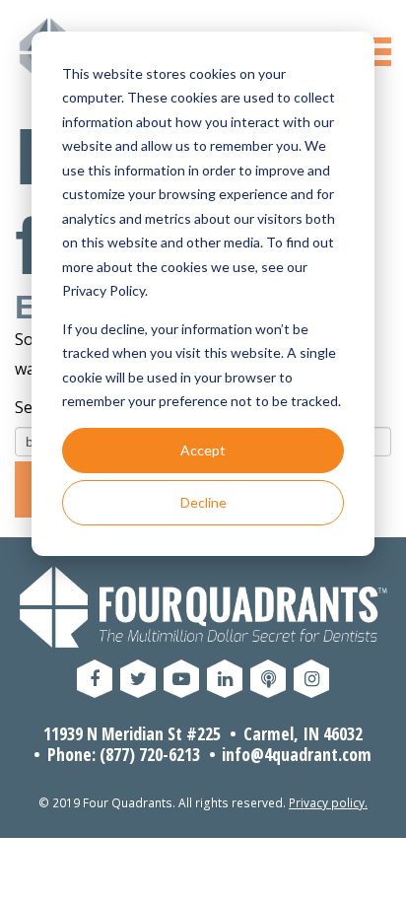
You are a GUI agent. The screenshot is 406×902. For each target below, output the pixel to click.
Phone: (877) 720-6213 (123, 754)
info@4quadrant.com (297, 754)
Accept (203, 450)
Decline (203, 502)
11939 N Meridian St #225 (132, 733)
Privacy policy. (328, 802)
